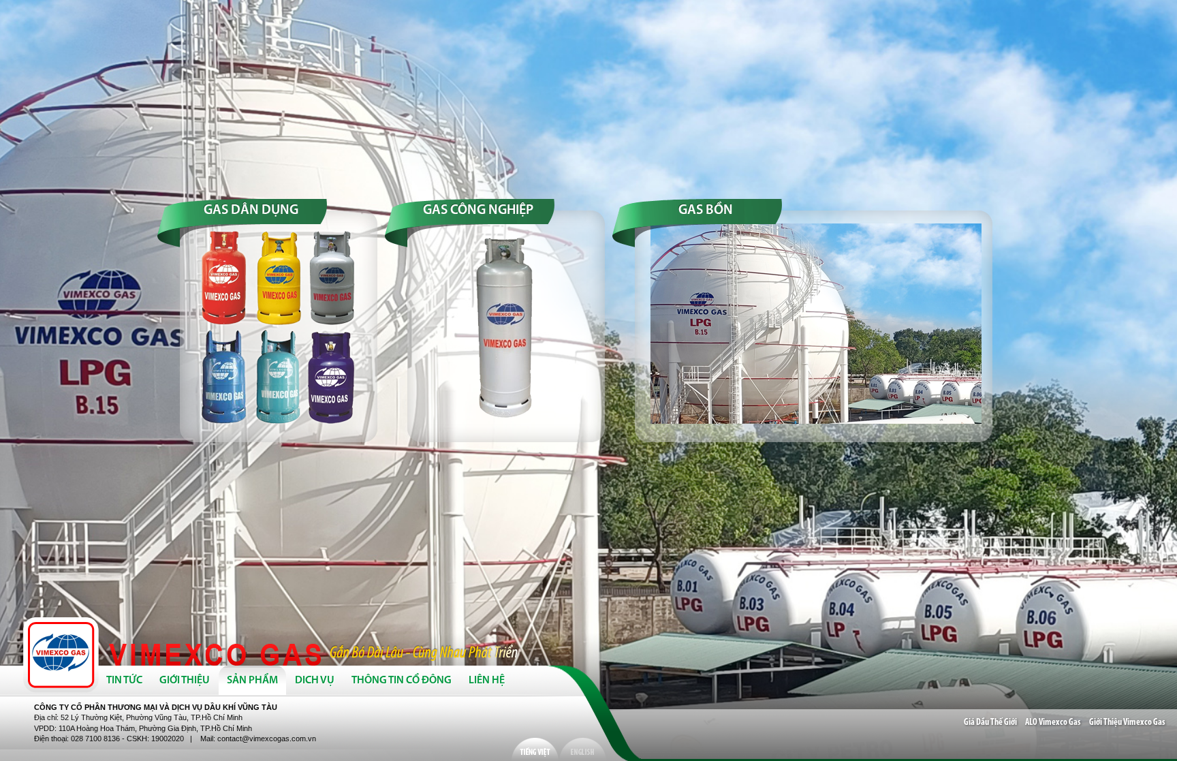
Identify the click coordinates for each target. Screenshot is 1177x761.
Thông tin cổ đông (401, 680)
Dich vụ (314, 680)
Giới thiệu (184, 680)
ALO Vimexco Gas (1053, 722)
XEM (280, 328)
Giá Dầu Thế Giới (990, 722)
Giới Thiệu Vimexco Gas (1127, 722)
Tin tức (124, 680)
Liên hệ (487, 680)
